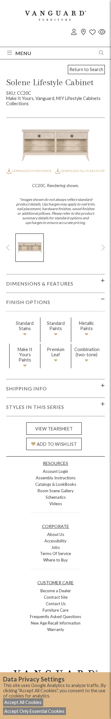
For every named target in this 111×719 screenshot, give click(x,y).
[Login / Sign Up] (74, 32)
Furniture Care (55, 610)
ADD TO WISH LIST (57, 444)
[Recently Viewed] (101, 32)
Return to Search (86, 69)
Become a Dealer (55, 590)
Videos (55, 503)
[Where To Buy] (83, 32)
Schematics (56, 497)
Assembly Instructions (56, 477)
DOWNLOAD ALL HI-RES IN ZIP (82, 171)
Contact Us (56, 603)
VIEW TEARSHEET (54, 428)
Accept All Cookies (23, 702)
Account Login (55, 471)
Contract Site (56, 597)
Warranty (55, 629)
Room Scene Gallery (56, 490)
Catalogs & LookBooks (55, 484)
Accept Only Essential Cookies (34, 711)
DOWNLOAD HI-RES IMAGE (32, 171)
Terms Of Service (55, 553)
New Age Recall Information (55, 623)
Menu (23, 53)
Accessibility (55, 540)
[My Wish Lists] (92, 32)
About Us (55, 534)
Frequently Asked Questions (55, 616)
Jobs (55, 547)
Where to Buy (55, 559)
